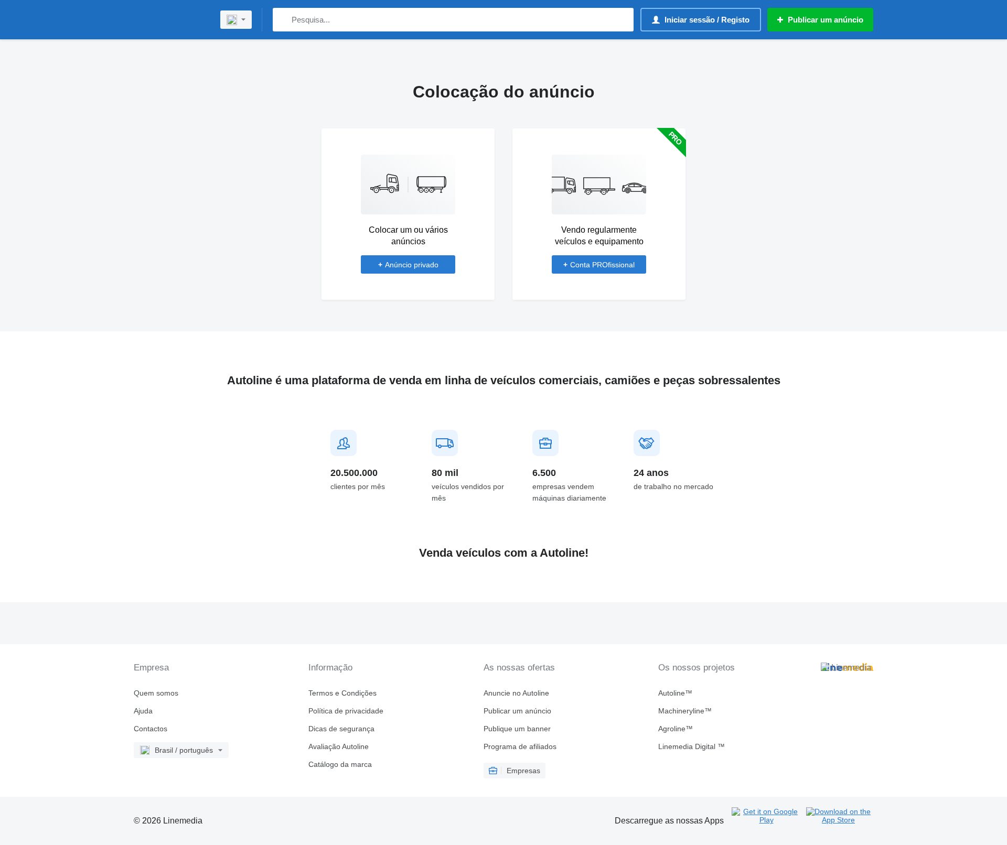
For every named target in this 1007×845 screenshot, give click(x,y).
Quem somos (156, 693)
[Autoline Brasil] (170, 20)
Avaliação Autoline (338, 746)
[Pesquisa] (283, 19)
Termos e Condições (342, 693)
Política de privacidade (345, 711)
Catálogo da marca (340, 764)
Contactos (150, 728)
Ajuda (143, 711)
